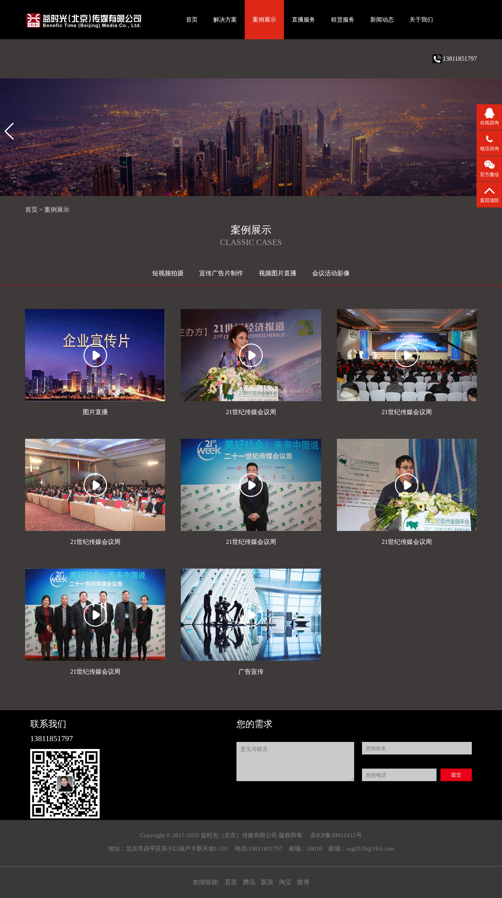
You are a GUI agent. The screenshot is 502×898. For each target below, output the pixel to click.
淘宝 (286, 882)
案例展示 (264, 19)
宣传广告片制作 (221, 273)
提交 (456, 775)
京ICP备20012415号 (336, 835)
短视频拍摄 (168, 273)
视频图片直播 (277, 273)
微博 (303, 882)
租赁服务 (343, 19)
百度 (232, 882)
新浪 (268, 882)
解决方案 (225, 19)
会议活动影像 (331, 273)
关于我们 (421, 19)
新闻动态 (382, 19)
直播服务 (303, 19)
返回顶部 (489, 200)
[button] (9, 131)
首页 (192, 19)
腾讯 (250, 882)
